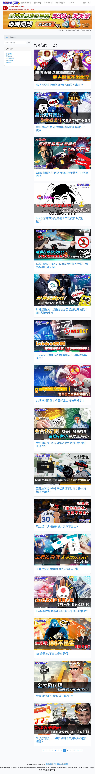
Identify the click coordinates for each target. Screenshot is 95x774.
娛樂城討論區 (60, 3)
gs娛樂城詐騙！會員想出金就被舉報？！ (60, 400)
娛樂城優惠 (9, 60)
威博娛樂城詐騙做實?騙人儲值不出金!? (59, 84)
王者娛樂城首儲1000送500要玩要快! (57, 568)
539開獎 (71, 3)
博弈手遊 (9, 62)
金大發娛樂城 (26, 3)
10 (74, 750)
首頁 (7, 37)
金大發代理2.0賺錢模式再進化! (54, 696)
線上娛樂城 (48, 3)
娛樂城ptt (9, 56)
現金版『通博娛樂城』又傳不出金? (57, 526)
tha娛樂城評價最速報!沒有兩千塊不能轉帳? (62, 611)
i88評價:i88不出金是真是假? (52, 653)
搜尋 (28, 42)
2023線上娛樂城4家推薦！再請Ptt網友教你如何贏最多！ (26, 8)
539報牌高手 (10, 58)
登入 (84, 3)
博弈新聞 (37, 3)
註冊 (89, 3)
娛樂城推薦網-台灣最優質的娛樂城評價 (57, 764)
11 (78, 750)
